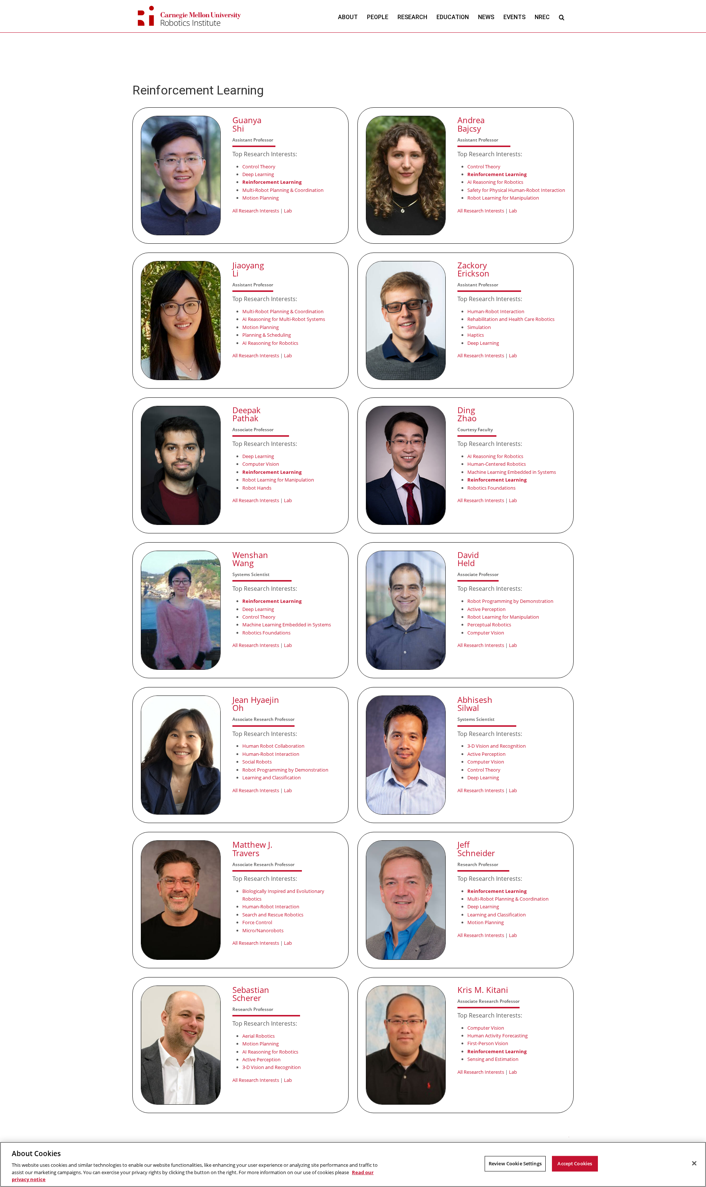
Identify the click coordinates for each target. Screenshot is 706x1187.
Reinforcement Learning (272, 182)
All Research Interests (255, 210)
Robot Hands (256, 488)
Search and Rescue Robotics (272, 914)
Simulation (479, 327)
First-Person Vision (487, 1043)
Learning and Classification (271, 777)
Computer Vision (260, 464)
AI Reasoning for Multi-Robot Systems (283, 319)
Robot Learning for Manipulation (503, 197)
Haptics (475, 335)
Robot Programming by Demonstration (510, 601)
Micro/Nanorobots (263, 930)
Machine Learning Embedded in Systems (511, 472)
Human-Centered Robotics (496, 464)
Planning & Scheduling (266, 335)
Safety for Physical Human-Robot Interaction (516, 190)
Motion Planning (260, 197)
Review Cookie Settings (515, 1163)
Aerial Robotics (258, 1036)
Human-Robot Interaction (495, 311)
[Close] (694, 1163)
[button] (561, 17)
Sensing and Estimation (492, 1059)
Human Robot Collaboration (273, 746)
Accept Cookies (574, 1163)
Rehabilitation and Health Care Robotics (511, 319)
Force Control (257, 922)
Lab (288, 210)
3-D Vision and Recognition (496, 746)
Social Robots (257, 761)
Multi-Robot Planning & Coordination (283, 190)
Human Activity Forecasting (497, 1035)
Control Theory (258, 166)
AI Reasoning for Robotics (495, 182)
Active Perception (486, 609)
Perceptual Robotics (489, 624)
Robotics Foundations (491, 488)
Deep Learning (258, 174)
